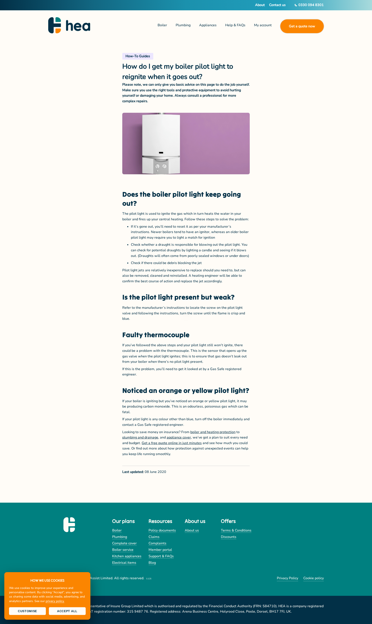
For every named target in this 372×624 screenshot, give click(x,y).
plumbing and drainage (140, 437)
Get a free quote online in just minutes (172, 443)
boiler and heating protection (213, 432)
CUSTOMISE (27, 611)
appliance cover (179, 437)
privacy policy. (55, 601)
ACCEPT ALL (67, 611)
